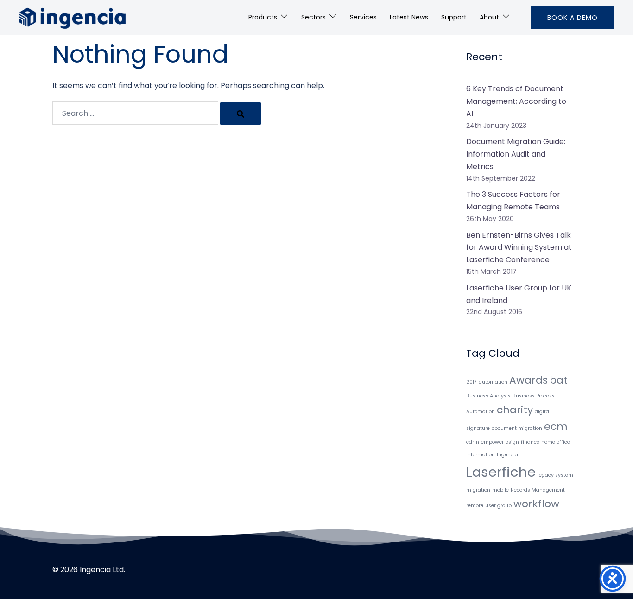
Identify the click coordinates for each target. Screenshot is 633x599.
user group (498, 505)
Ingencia (507, 454)
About (489, 17)
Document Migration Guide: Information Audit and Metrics (515, 154)
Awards (528, 380)
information (480, 454)
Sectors (313, 17)
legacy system (555, 475)
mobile (500, 489)
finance (530, 442)
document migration (517, 428)
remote (474, 505)
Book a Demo (572, 17)
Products (262, 17)
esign (512, 442)
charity (515, 410)
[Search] (240, 113)
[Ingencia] (72, 17)
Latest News (409, 17)
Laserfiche (501, 471)
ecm (556, 426)
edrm (472, 442)
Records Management (538, 489)
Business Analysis (488, 395)
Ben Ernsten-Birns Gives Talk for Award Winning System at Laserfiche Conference (519, 247)
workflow (536, 504)
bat (559, 380)
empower (492, 442)
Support (454, 17)
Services (363, 17)
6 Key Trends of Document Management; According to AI (516, 101)
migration (478, 489)
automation (493, 381)
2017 (471, 381)
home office (555, 442)
